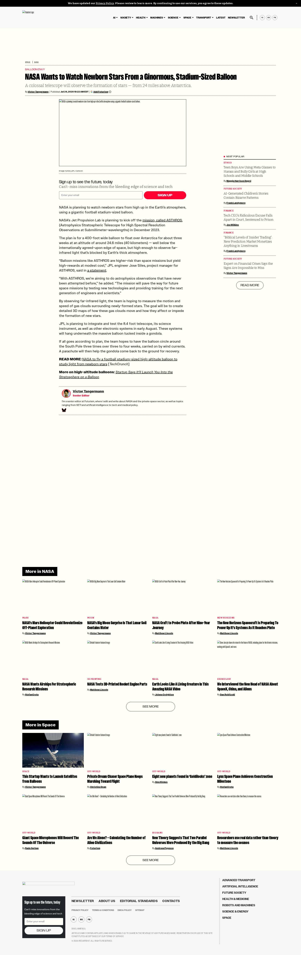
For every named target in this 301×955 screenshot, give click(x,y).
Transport (203, 17)
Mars (25, 618)
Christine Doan (98, 787)
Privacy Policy (105, 3)
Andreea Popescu (164, 848)
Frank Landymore (235, 203)
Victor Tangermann (38, 91)
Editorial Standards (139, 901)
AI (114, 17)
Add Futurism (100, 91)
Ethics (228, 163)
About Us (107, 901)
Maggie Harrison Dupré (238, 181)
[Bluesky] (64, 410)
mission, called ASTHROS (162, 220)
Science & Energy (235, 911)
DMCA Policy (125, 910)
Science (173, 17)
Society (125, 17)
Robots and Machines (238, 905)
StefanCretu (32, 694)
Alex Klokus (161, 782)
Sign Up (165, 195)
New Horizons (225, 618)
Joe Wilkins (232, 224)
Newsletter (236, 17)
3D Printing (94, 679)
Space (187, 17)
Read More (250, 285)
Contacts (171, 901)
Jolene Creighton (164, 694)
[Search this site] (251, 17)
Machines (156, 17)
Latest (221, 17)
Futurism (95, 848)
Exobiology (224, 679)
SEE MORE (150, 706)
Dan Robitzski (227, 694)
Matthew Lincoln (164, 633)
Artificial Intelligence (240, 886)
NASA (36, 62)
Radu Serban (32, 848)
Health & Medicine (235, 899)
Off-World (93, 771)
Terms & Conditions (103, 910)
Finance (229, 211)
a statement (96, 270)
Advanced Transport (238, 880)
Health (140, 17)
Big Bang (157, 833)
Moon (90, 618)
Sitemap (139, 910)
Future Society (233, 189)
